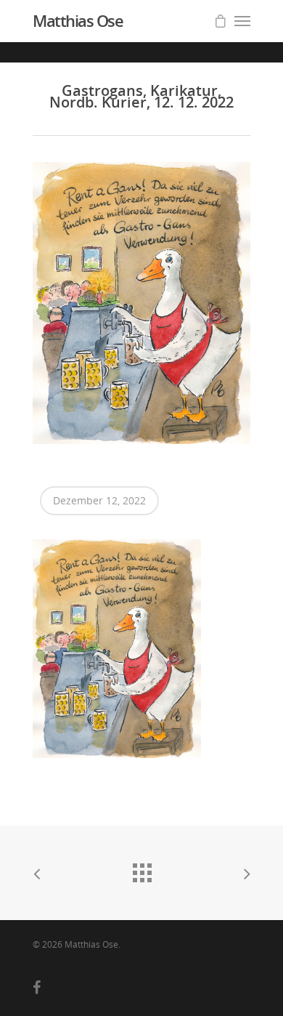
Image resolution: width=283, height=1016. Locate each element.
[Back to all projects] (141, 869)
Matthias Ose (78, 20)
